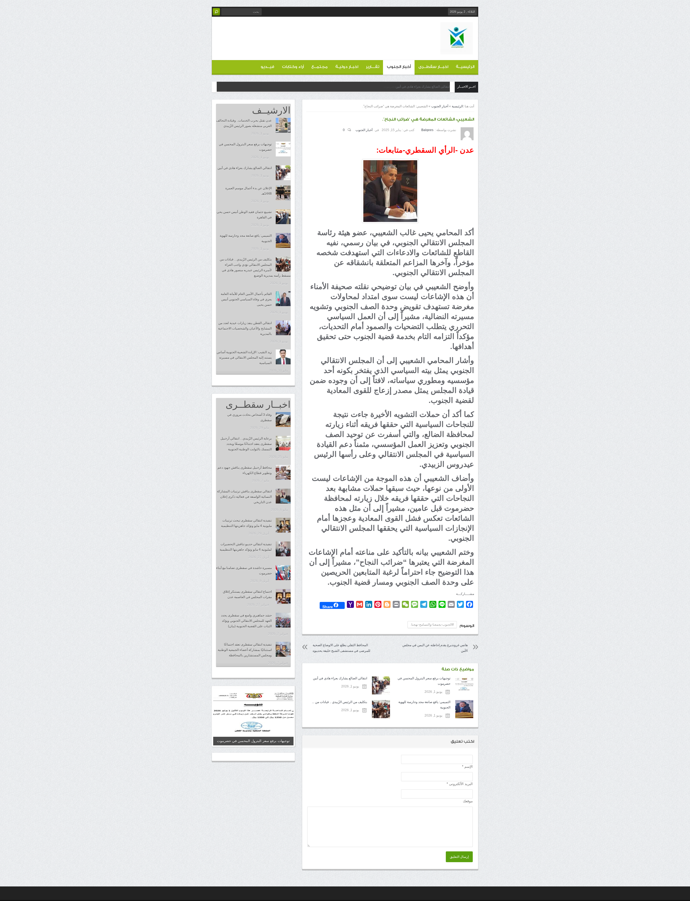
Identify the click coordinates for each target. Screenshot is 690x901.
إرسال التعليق (459, 857)
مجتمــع (319, 66)
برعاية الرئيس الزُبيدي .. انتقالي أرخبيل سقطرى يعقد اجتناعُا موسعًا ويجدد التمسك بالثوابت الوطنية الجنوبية (246, 444)
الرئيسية (457, 106)
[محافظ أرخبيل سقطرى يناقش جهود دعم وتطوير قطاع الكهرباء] (283, 472)
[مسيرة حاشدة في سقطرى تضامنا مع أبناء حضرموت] (283, 572)
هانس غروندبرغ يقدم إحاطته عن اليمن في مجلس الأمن (435, 648)
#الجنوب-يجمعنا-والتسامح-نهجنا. (432, 624)
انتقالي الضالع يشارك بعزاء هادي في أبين (423, 86)
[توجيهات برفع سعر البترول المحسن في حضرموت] (283, 149)
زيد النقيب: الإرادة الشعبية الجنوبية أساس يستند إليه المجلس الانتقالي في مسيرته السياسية (244, 357)
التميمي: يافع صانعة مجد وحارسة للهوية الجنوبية (424, 704)
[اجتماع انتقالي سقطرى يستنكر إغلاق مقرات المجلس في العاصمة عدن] (283, 596)
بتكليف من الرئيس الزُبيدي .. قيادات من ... (339, 702)
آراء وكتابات (293, 66)
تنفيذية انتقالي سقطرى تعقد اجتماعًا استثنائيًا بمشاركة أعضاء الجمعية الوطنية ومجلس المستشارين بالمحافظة (245, 650)
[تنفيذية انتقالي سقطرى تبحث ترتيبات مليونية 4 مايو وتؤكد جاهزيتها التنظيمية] (283, 525)
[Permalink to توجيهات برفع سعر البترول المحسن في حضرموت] (253, 716)
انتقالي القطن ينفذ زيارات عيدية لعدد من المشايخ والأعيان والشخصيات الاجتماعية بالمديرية (245, 328)
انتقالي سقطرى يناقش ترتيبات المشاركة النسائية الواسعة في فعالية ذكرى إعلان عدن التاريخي (244, 496)
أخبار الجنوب (399, 66)
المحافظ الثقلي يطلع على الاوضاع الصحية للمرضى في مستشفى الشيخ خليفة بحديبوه (341, 648)
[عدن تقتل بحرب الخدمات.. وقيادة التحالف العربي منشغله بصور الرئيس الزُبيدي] (283, 125)
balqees (427, 130)
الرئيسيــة (465, 66)
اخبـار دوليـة (346, 66)
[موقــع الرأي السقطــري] (456, 50)
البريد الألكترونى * (460, 784)
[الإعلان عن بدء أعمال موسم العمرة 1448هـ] (283, 193)
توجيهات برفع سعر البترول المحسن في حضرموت (424, 681)
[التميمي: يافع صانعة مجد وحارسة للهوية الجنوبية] (283, 240)
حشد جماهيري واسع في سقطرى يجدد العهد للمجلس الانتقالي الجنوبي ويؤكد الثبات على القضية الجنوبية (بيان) (246, 621)
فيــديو (267, 66)
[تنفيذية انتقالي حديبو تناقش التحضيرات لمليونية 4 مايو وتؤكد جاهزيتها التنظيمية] (283, 549)
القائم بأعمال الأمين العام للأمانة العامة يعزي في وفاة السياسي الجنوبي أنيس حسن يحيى (246, 299)
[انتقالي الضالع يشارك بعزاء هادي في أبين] (283, 172)
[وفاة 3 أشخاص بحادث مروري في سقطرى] (283, 419)
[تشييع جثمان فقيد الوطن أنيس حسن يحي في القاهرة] (283, 216)
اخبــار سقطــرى (433, 66)
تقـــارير (372, 66)
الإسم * (467, 767)
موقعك (468, 801)
